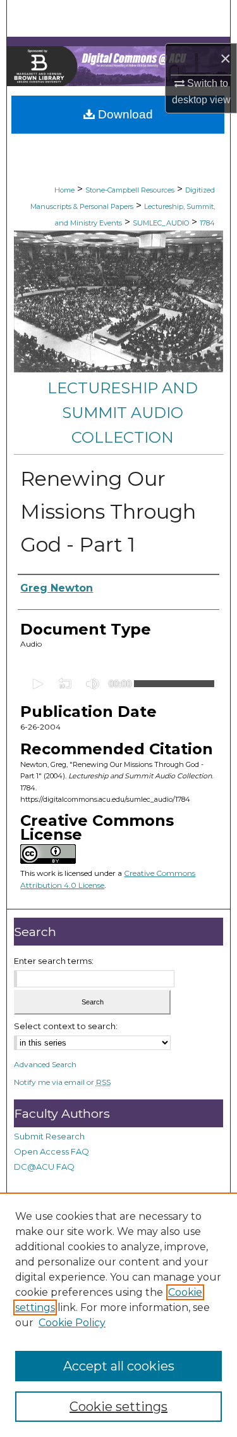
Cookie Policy (72, 1323)
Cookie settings (118, 1406)
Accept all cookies (118, 1366)
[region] (118, 1315)
